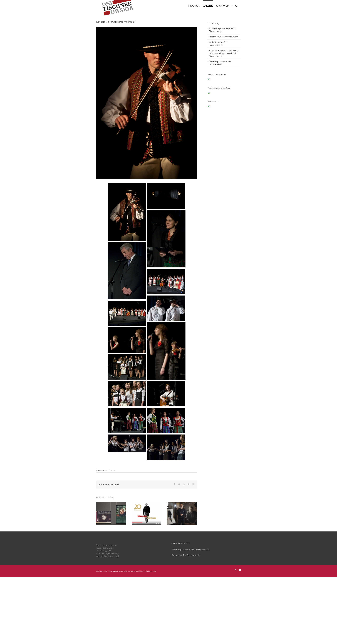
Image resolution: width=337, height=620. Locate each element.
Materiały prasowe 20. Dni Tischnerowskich (190, 550)
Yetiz (154, 571)
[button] (236, 5)
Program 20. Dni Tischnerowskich (223, 37)
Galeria (112, 471)
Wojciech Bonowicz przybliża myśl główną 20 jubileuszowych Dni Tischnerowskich (224, 53)
